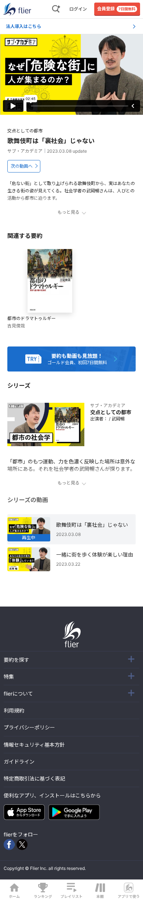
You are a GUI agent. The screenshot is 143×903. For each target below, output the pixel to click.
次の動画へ (22, 166)
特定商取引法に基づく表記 (34, 778)
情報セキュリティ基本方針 (34, 745)
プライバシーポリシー (29, 727)
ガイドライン (19, 761)
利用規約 (14, 710)
